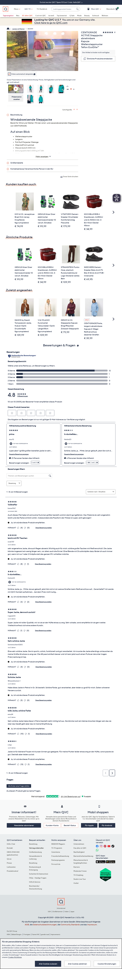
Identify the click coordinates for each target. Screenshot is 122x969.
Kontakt (10, 848)
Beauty (87, 15)
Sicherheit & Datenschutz (38, 874)
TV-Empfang (78, 875)
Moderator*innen (80, 871)
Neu (17, 15)
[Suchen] (77, 9)
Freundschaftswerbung (60, 856)
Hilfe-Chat (11, 844)
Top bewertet (62, 15)
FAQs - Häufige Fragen (37, 878)
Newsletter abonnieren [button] (24, 825)
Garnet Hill (35, 934)
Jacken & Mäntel (18, 29)
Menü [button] (16, 9)
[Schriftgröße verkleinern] (77, 109)
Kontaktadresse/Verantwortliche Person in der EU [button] (31, 169)
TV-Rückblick (42, 9)
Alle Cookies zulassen (48, 964)
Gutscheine (55, 852)
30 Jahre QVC (27, 15)
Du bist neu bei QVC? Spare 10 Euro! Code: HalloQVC (60, 2)
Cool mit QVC (40, 15)
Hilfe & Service (34, 882)
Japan (72, 911)
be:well (51, 15)
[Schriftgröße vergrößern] (74, 109)
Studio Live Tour (80, 879)
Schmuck (95, 15)
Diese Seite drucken (70, 176)
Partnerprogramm (58, 860)
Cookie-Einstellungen (107, 964)
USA (49, 911)
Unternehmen (79, 844)
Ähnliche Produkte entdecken (100, 58)
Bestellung (33, 844)
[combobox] (63, 9)
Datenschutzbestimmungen (45, 924)
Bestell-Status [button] (70, 825)
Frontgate (27, 934)
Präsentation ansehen (17, 98)
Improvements (55, 934)
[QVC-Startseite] (8, 29)
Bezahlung (33, 863)
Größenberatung (35, 852)
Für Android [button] (107, 825)
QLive (9, 859)
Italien (67, 911)
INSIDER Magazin (58, 844)
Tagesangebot (8, 15)
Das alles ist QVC (80, 848)
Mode (79, 15)
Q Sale (71, 15)
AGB (27, 924)
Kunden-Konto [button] (52, 825)
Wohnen (105, 15)
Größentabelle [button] (16, 163)
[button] (91, 9)
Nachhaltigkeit (79, 852)
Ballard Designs (17, 934)
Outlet (76, 883)
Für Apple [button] (89, 825)
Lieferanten (11, 867)
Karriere (77, 867)
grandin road (45, 934)
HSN (8, 934)
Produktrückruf (12, 871)
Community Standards (70, 924)
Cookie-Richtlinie (15, 957)
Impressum (92, 924)
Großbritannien (58, 911)
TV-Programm (56, 848)
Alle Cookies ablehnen (77, 964)
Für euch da (55, 864)
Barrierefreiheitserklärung (83, 856)
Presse (9, 863)
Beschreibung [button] (16, 115)
